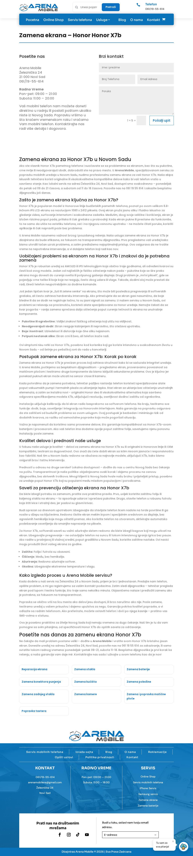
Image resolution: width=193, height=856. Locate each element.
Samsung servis (148, 794)
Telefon (151, 4)
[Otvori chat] (183, 846)
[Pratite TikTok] (78, 834)
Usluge (101, 20)
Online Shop (53, 20)
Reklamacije (157, 752)
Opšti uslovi (64, 757)
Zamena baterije (148, 805)
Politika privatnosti (99, 757)
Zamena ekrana (148, 800)
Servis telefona (80, 20)
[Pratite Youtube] (87, 834)
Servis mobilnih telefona (44, 752)
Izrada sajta (84, 752)
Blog (122, 20)
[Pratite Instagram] (69, 834)
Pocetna (32, 20)
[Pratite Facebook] (60, 834)
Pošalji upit (161, 120)
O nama (136, 20)
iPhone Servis (148, 788)
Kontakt (153, 20)
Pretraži (111, 7)
